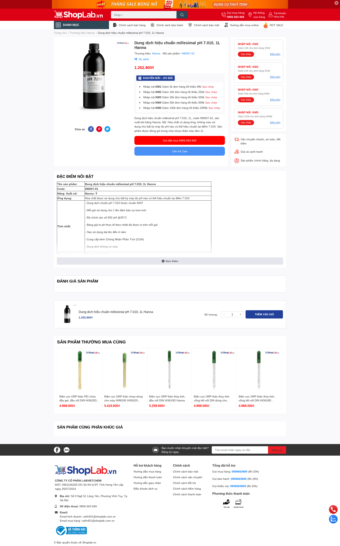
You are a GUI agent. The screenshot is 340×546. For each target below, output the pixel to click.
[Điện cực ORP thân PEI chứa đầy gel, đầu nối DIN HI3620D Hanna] (80, 370)
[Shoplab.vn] (78, 15)
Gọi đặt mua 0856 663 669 (179, 140)
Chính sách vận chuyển (187, 477)
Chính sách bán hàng (132, 25)
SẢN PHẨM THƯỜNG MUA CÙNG (91, 341)
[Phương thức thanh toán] (236, 503)
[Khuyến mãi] (170, 4)
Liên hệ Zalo (180, 151)
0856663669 (239, 471)
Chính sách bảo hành (169, 25)
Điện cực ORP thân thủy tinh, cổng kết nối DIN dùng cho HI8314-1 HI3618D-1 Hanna (212, 400)
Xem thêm (171, 261)
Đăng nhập (279, 16)
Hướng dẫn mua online (244, 25)
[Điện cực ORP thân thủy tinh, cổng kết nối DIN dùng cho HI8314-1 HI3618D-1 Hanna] (214, 370)
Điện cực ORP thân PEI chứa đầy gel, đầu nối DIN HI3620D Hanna (78, 400)
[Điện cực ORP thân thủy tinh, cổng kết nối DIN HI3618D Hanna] (259, 370)
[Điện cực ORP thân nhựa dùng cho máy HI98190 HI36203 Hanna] (124, 370)
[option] (92, 77)
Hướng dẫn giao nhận (147, 483)
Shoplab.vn (89, 542)
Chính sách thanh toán (187, 494)
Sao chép (208, 86)
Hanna (156, 53)
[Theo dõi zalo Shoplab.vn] (66, 449)
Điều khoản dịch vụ (145, 488)
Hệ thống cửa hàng (259, 14)
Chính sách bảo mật (206, 25)
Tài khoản (280, 13)
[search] (182, 14)
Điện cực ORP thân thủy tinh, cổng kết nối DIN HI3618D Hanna (257, 400)
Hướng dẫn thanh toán (148, 477)
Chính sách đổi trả (184, 483)
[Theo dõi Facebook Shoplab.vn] (57, 449)
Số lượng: (211, 314)
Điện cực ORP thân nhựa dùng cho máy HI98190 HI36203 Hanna (123, 400)
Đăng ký (277, 450)
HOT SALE (276, 25)
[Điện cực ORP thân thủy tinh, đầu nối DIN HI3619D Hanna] (169, 370)
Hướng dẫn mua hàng (147, 471)
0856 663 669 (235, 16)
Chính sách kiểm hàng (187, 488)
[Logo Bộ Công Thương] (71, 530)
